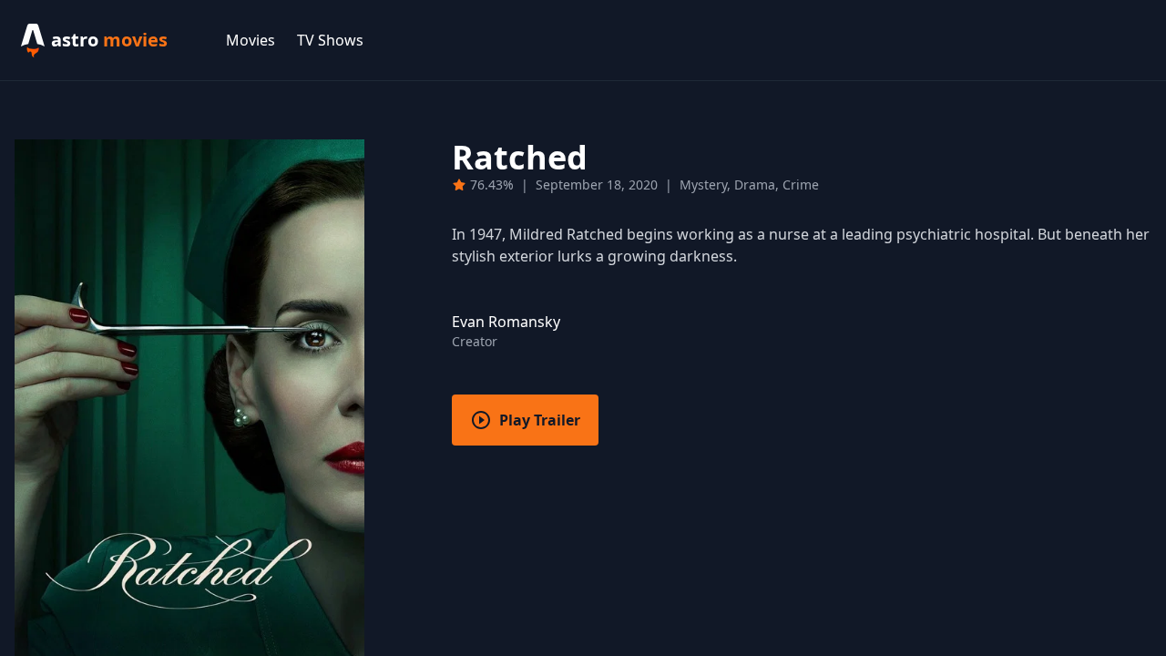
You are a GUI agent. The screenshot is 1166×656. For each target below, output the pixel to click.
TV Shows (330, 40)
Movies (250, 40)
